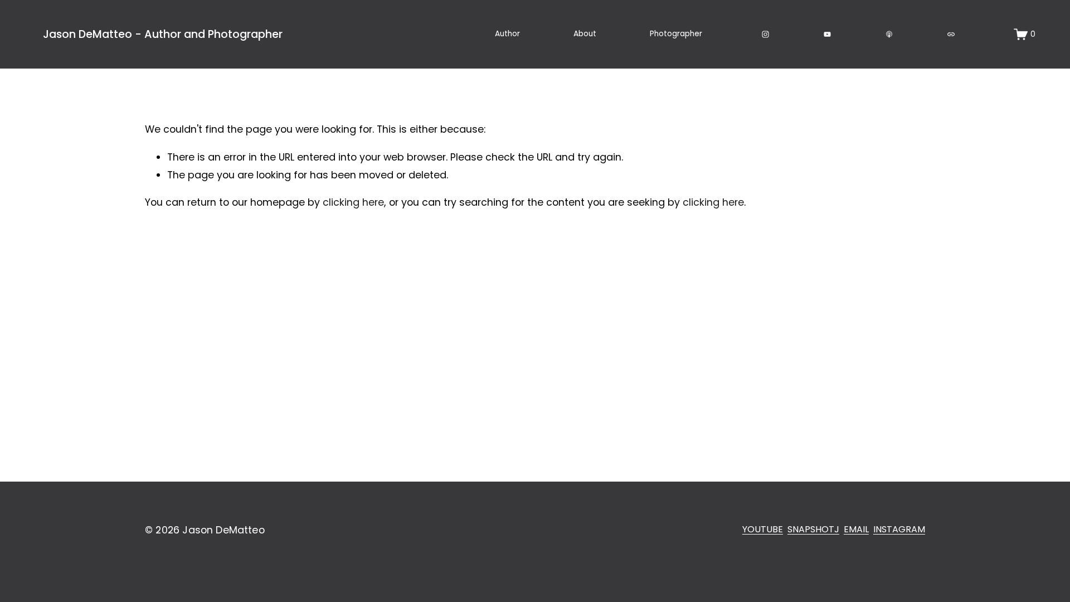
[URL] (951, 34)
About (584, 33)
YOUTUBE (762, 529)
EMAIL (856, 529)
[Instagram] (765, 34)
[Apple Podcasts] (889, 34)
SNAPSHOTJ (813, 529)
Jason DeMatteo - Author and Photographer (163, 34)
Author (507, 33)
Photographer (676, 33)
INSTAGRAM (899, 529)
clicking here (353, 202)
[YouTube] (827, 34)
